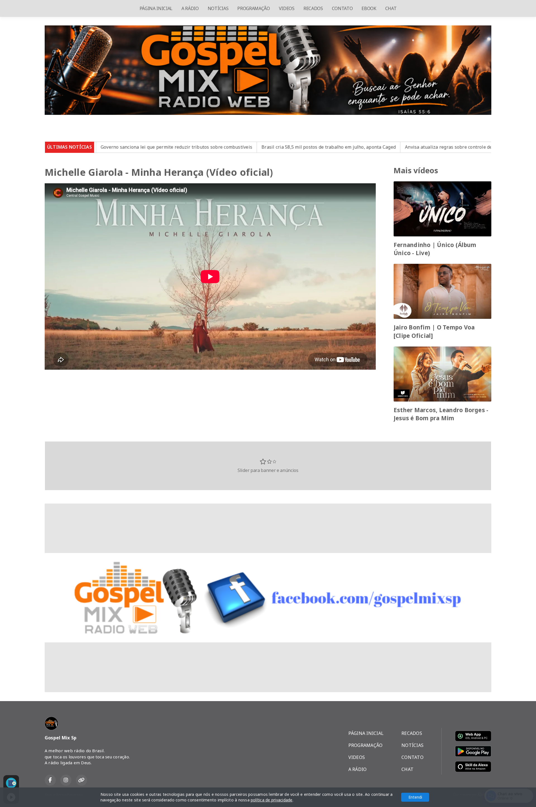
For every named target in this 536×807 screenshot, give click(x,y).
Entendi (415, 797)
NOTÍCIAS (218, 8)
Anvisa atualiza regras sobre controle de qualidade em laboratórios (421, 147)
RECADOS (313, 8)
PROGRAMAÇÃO (253, 8)
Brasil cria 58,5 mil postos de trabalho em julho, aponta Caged (272, 147)
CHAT (391, 8)
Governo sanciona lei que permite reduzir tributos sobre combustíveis (120, 147)
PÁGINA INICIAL (156, 8)
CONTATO (342, 8)
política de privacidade (272, 800)
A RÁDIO (190, 8)
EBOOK (369, 8)
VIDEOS (287, 8)
